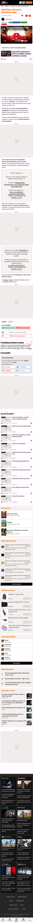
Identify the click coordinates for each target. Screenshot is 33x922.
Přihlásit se (29, 2)
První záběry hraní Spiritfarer (20, 487)
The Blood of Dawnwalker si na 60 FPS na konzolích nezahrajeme (8, 796)
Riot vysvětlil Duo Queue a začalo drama (8, 848)
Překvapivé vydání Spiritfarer (20, 461)
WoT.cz (4, 709)
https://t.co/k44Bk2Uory (16, 192)
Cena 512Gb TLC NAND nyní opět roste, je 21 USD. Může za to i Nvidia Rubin (13, 701)
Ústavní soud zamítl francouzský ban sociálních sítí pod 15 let (8, 877)
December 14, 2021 (16, 269)
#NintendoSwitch (20, 182)
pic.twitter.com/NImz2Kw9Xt (16, 194)
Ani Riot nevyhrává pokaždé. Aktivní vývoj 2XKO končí (24, 796)
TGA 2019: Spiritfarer (18, 496)
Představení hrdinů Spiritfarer (21, 478)
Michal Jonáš (5, 467)
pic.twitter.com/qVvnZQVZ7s (16, 265)
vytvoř (14, 362)
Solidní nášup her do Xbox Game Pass (21, 453)
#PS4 (16, 184)
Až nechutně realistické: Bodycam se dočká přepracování (23, 831)
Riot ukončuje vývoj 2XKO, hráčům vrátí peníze (8, 859)
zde (18, 348)
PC (11, 22)
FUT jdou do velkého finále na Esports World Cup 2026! (13, 695)
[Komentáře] (22, 16)
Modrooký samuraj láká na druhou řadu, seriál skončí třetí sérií (23, 791)
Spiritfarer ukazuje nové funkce (21, 470)
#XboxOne (21, 184)
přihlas (26, 360)
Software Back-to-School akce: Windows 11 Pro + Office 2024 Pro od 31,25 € (23, 883)
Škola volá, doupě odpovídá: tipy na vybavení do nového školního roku (24, 890)
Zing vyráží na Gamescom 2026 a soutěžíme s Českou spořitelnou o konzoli (21, 54)
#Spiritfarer (23, 250)
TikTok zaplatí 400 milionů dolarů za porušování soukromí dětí (13, 715)
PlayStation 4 (17, 22)
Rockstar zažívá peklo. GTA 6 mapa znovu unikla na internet (8, 802)
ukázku (30, 348)
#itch (20, 186)
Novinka (7, 6)
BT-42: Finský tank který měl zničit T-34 (13, 707)
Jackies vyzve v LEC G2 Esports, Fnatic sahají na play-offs (7, 854)
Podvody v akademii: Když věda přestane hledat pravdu (8, 826)
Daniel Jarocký (6, 423)
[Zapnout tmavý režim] (23, 2)
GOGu (10, 280)
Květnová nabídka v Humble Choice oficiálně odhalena (20, 418)
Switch (4, 24)
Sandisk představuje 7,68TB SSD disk (8, 830)
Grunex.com (5, 697)
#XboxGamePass (9, 184)
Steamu (6, 280)
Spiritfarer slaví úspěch (19, 443)
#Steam (26, 184)
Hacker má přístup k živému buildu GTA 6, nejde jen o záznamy (24, 825)
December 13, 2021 (16, 197)
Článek (3, 51)
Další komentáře (16, 584)
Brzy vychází (5, 508)
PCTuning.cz (5, 717)
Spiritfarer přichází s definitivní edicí (20, 6)
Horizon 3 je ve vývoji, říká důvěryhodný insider (23, 819)
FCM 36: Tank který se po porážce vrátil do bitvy (14, 721)
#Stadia (16, 186)
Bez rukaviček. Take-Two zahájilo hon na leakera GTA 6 (24, 802)
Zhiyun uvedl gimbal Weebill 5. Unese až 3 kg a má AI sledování (24, 877)
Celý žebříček (16, 663)
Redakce (5, 59)
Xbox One (24, 22)
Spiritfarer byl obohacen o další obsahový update (21, 435)
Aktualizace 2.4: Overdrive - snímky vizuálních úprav (24, 858)
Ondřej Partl (8, 19)
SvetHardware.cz (6, 704)
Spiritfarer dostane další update (21, 426)
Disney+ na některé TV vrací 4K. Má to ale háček (8, 889)
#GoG (12, 186)
